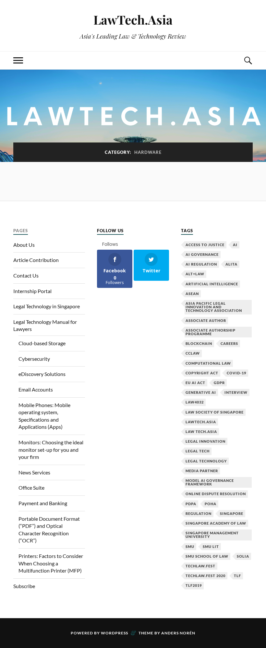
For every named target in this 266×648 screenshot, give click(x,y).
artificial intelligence (212, 284)
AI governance (202, 254)
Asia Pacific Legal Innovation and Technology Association (214, 307)
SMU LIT (211, 546)
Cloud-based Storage (42, 343)
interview (236, 392)
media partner (202, 471)
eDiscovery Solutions (42, 374)
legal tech (198, 451)
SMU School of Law (207, 556)
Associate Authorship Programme (211, 332)
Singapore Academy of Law (216, 523)
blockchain (199, 343)
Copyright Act (202, 373)
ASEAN (192, 293)
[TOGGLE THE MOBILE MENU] (18, 60)
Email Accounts (35, 389)
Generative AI (201, 392)
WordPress (114, 633)
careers (229, 343)
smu (190, 546)
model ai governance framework (210, 482)
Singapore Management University (212, 535)
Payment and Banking (42, 503)
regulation (199, 513)
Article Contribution (36, 260)
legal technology (206, 461)
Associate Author (206, 320)
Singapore (231, 513)
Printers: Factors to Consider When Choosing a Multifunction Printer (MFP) (50, 563)
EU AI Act (195, 383)
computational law (208, 363)
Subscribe (24, 586)
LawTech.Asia (133, 19)
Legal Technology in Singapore (46, 306)
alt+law (195, 274)
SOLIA (243, 556)
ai (235, 245)
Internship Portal (32, 291)
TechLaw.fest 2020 (205, 576)
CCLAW (193, 353)
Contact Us (26, 275)
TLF (237, 576)
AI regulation (201, 264)
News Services (34, 472)
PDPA (191, 504)
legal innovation (205, 441)
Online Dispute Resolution (216, 494)
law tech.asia (201, 431)
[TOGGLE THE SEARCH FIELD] (248, 60)
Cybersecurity (34, 359)
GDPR (219, 383)
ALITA (231, 264)
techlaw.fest (200, 566)
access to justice (205, 245)
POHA (210, 504)
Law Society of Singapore (215, 412)
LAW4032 (195, 402)
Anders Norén (178, 633)
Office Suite (31, 487)
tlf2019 (194, 585)
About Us (24, 245)
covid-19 (236, 373)
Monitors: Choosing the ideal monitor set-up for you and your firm (50, 449)
